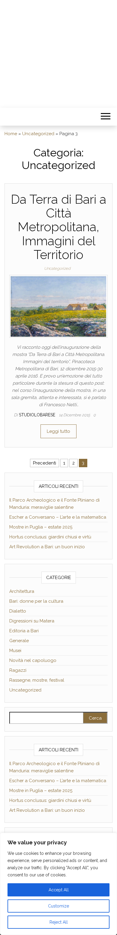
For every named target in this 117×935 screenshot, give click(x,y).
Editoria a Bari (24, 631)
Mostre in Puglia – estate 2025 (40, 527)
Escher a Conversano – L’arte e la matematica (57, 517)
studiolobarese (37, 414)
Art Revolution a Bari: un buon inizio (47, 546)
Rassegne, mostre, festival (36, 680)
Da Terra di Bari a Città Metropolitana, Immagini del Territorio (58, 227)
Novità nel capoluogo (32, 660)
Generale (19, 640)
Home (10, 133)
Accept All (59, 889)
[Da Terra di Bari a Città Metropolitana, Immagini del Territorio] (58, 306)
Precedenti (44, 463)
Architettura (21, 591)
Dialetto (17, 611)
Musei (15, 650)
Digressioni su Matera (31, 621)
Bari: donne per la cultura (36, 601)
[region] (58, 884)
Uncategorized (38, 133)
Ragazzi (17, 670)
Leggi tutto (58, 431)
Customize (58, 906)
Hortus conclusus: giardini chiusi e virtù (50, 537)
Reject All (59, 922)
